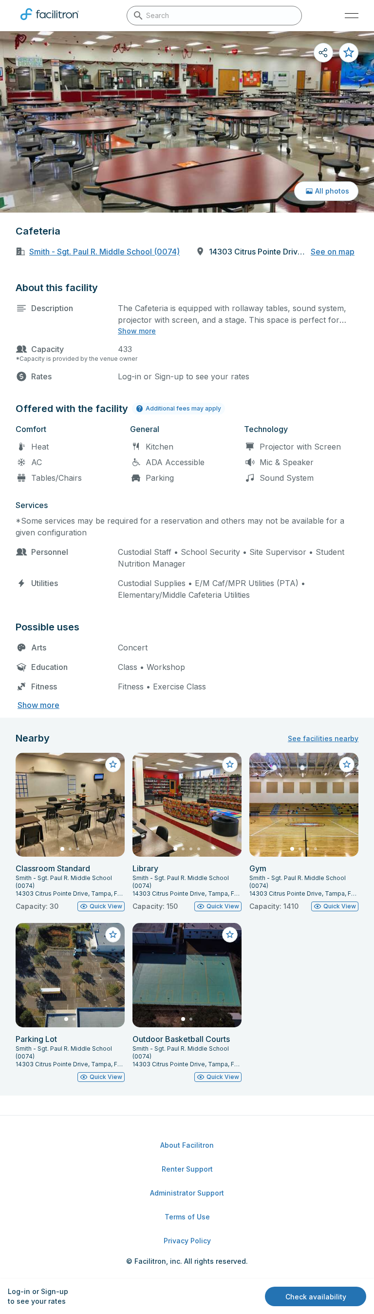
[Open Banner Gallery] (187, 122)
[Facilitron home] (50, 22)
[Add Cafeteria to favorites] (348, 52)
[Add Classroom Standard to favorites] (113, 764)
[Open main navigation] (351, 15)
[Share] (323, 52)
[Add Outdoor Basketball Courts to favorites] (230, 934)
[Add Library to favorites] (230, 764)
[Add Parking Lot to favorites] (113, 934)
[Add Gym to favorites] (347, 764)
